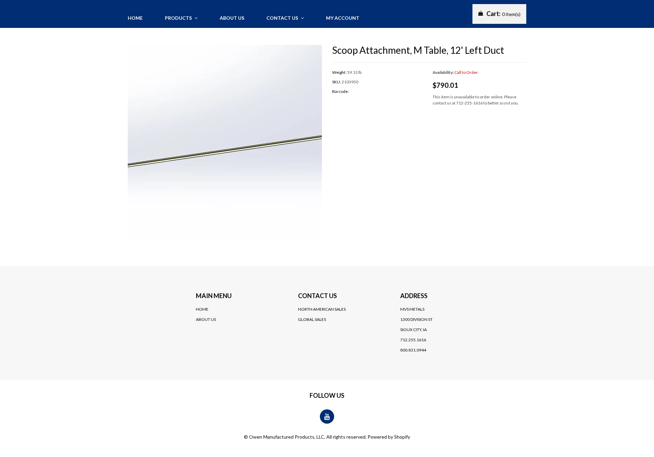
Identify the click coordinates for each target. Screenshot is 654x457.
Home (135, 18)
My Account (342, 18)
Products (179, 18)
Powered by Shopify (389, 437)
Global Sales (312, 319)
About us (232, 18)
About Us (206, 319)
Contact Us (282, 18)
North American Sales (322, 309)
